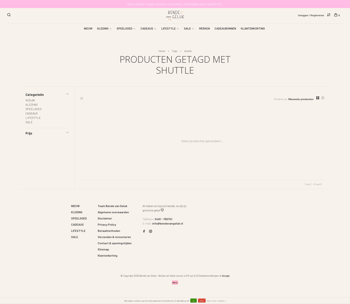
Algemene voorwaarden (113, 212)
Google (226, 275)
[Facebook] (144, 231)
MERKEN (204, 28)
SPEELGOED (124, 28)
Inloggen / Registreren (311, 15)
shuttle (188, 50)
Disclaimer (105, 218)
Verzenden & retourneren (114, 237)
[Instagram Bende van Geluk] (150, 231)
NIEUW (88, 28)
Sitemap (103, 249)
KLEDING (102, 28)
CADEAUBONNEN (225, 28)
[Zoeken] (9, 15)
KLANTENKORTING (253, 28)
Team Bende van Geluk (112, 206)
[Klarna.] (175, 283)
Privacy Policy (107, 224)
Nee (202, 300)
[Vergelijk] (329, 15)
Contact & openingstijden (115, 243)
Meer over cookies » (216, 300)
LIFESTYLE (168, 28)
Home (162, 50)
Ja (193, 300)
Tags (174, 50)
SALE (187, 28)
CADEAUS (147, 28)
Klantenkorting (107, 255)
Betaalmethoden (109, 230)
